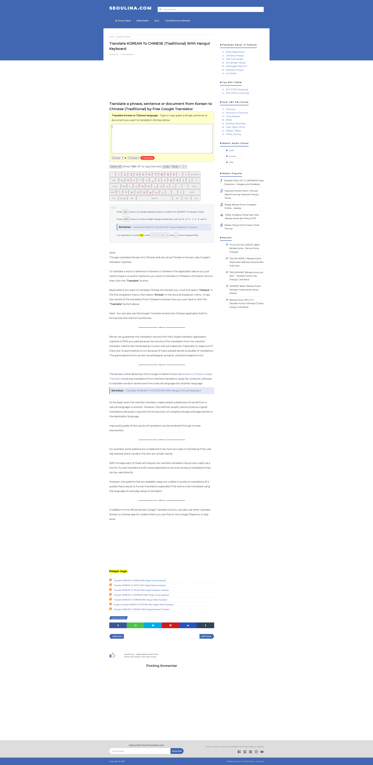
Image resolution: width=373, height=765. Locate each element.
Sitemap (260, 746)
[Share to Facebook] (118, 625)
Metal (229, 120)
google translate (118, 618)
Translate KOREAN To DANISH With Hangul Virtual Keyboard (140, 580)
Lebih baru (117, 636)
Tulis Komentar (128, 54)
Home (207, 746)
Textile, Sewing (233, 134)
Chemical (230, 109)
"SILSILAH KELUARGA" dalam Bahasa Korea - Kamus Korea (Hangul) (244, 248)
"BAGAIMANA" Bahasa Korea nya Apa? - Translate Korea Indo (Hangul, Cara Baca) (246, 276)
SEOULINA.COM (130, 8)
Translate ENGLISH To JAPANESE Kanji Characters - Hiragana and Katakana (244, 182)
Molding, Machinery (236, 123)
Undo (166, 166)
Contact (224, 746)
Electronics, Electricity (237, 112)
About (215, 746)
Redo (175, 166)
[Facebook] (239, 752)
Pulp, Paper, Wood (235, 127)
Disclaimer (235, 746)
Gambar (232, 156)
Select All (115, 166)
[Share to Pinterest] (170, 625)
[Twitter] (245, 752)
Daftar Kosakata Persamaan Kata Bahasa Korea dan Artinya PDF (242, 217)
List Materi (231, 73)
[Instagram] (256, 752)
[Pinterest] (250, 752)
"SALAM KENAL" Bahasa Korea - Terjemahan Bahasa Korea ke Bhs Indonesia (246, 262)
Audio (231, 150)
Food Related (233, 116)
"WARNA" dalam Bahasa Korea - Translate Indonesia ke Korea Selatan (245, 290)
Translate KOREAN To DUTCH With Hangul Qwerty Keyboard (140, 585)
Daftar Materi (142, 21)
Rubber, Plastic (233, 130)
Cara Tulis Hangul (234, 59)
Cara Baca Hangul (235, 55)
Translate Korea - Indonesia (252, 761)
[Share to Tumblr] (205, 625)
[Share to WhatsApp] (135, 625)
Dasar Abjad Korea (235, 52)
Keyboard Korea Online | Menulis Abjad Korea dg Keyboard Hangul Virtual (241, 194)
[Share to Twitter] (153, 625)
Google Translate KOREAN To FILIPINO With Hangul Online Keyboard (143, 605)
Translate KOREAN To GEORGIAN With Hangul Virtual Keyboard (163, 390)
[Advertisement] (161, 77)
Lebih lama (206, 636)
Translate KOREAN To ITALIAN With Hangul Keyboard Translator (165, 227)
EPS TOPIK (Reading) (237, 89)
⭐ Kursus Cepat (123, 21)
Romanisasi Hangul (236, 62)
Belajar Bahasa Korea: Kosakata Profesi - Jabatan (240, 206)
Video (230, 162)
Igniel (237, 761)
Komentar (114, 54)
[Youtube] (262, 752)
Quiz (157, 21)
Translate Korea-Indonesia (177, 21)
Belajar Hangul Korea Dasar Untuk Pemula (242, 227)
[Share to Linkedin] (188, 625)
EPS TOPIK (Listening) (237, 93)
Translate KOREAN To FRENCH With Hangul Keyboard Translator (141, 609)
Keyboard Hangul (235, 70)
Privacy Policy (248, 746)
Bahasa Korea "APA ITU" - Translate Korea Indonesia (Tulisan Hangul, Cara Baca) (246, 303)
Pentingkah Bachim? (236, 66)
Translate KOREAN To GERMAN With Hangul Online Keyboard (140, 600)
